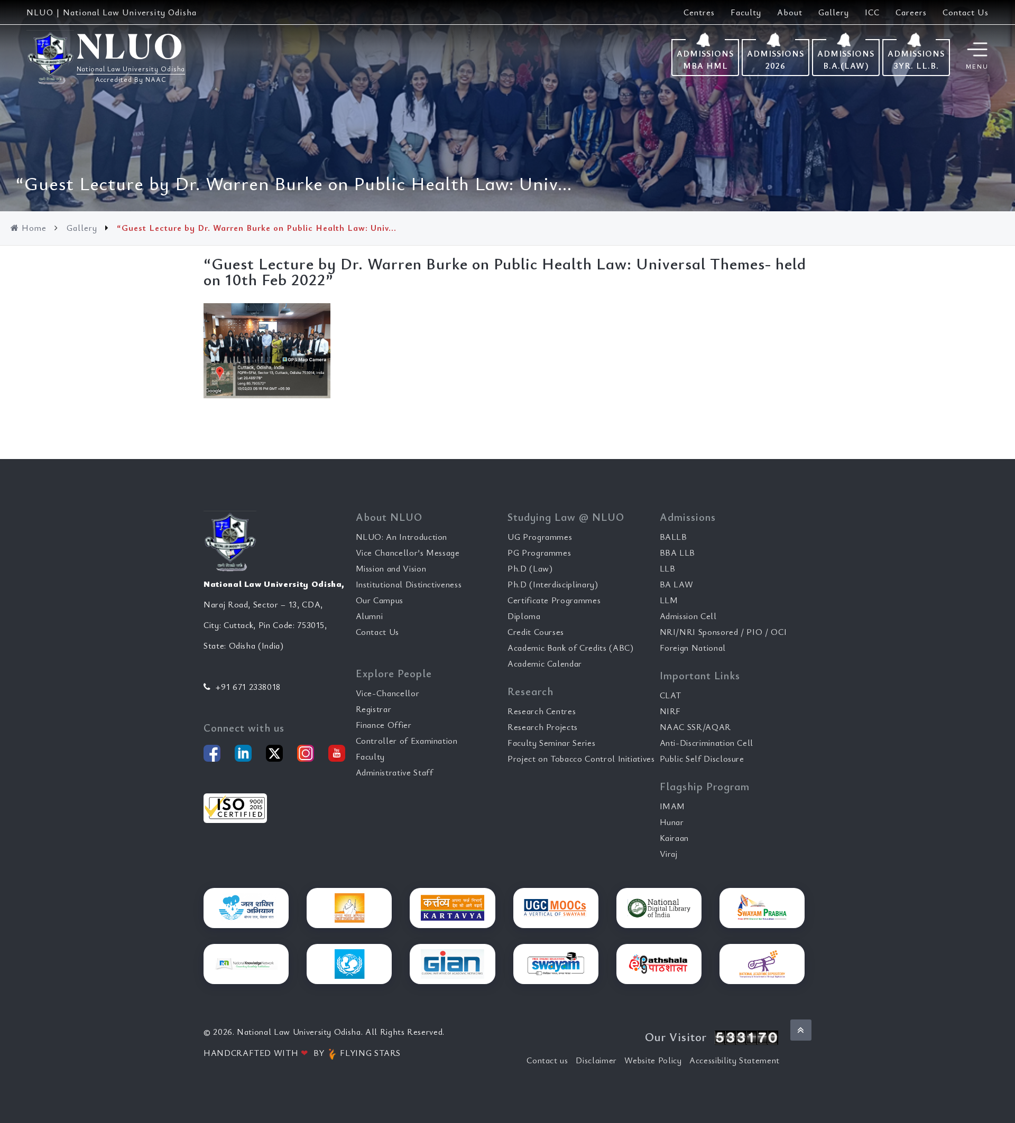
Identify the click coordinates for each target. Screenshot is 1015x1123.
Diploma (524, 616)
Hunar (672, 822)
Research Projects (543, 727)
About (789, 12)
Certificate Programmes (554, 600)
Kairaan (674, 838)
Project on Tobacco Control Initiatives (581, 758)
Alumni (369, 616)
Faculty (746, 12)
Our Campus (380, 600)
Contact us (547, 1060)
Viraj (669, 853)
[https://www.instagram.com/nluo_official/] (305, 753)
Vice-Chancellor (388, 693)
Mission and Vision (391, 568)
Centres (699, 12)
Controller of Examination (407, 740)
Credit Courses (536, 632)
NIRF (670, 711)
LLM (669, 600)
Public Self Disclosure (702, 758)
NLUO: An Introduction (402, 536)
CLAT (671, 695)
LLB (668, 568)
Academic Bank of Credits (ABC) (571, 647)
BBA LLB (678, 552)
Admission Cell (688, 616)
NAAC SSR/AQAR (695, 727)
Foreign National (693, 647)
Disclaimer (596, 1060)
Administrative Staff (394, 772)
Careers (911, 12)
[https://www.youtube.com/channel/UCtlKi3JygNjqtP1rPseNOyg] (336, 753)
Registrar (374, 709)
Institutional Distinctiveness (409, 584)
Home (34, 227)
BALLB (673, 536)
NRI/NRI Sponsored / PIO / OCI (723, 632)
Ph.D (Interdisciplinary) (553, 584)
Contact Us (966, 12)
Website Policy (652, 1060)
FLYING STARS (369, 1053)
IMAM (673, 806)
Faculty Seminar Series (551, 742)
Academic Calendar (545, 663)
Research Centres (542, 711)
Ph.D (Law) (530, 568)
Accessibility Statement (734, 1060)
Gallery (833, 12)
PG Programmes (539, 552)
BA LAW (677, 584)
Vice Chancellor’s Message (408, 552)
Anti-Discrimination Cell (707, 742)
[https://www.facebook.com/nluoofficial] (212, 753)
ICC (872, 12)
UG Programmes (540, 536)
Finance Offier (384, 725)
